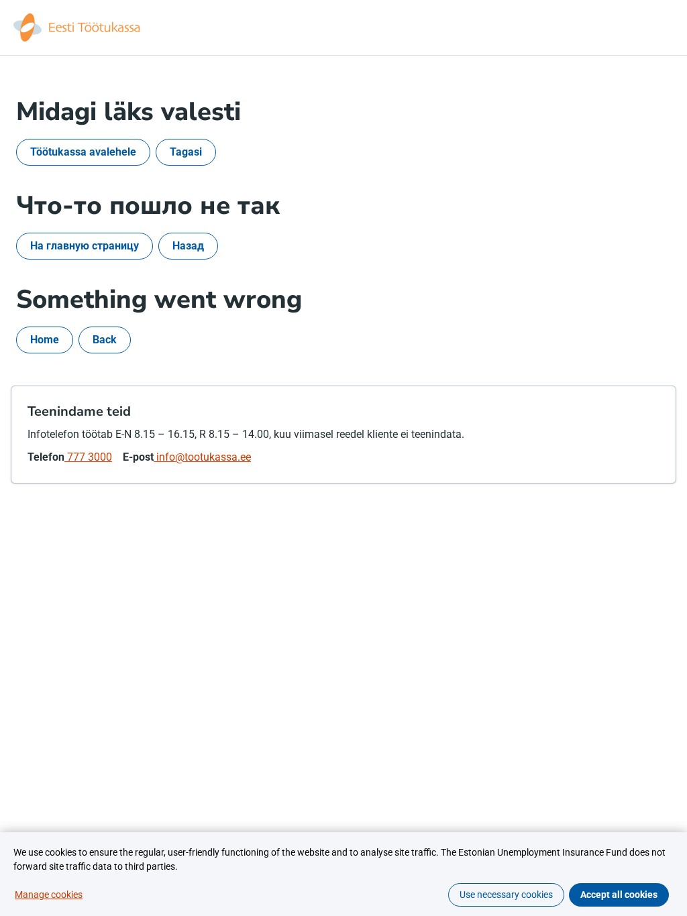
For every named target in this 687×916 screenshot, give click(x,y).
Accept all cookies (618, 894)
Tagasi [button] (186, 152)
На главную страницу (84, 245)
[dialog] (343, 874)
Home (44, 339)
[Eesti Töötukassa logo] (77, 27)
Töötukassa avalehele (83, 152)
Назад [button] (188, 245)
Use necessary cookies (506, 894)
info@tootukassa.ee (202, 457)
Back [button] (105, 339)
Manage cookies (49, 894)
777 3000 (88, 457)
